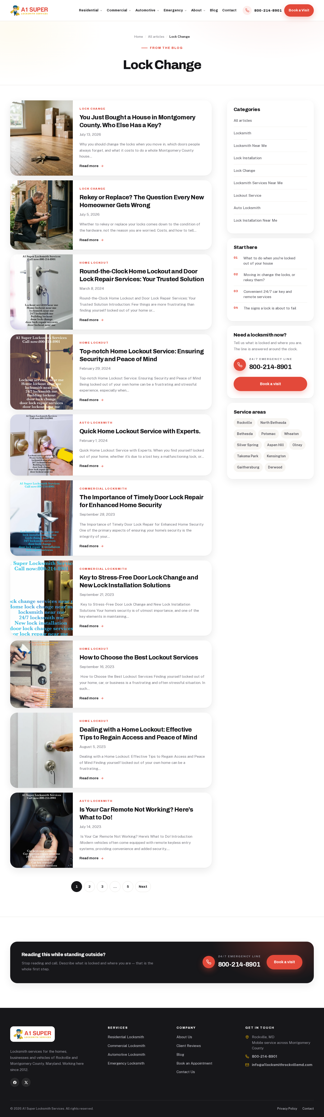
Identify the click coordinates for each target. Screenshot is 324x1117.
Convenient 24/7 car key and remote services (268, 294)
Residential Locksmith (126, 1037)
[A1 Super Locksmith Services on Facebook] (14, 1082)
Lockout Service (247, 195)
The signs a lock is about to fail (270, 308)
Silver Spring (248, 445)
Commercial (117, 10)
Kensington (276, 456)
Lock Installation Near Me (255, 220)
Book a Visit (299, 10)
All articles (156, 36)
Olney (297, 445)
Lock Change (244, 170)
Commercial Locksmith (126, 1046)
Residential (88, 10)
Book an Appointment (194, 1063)
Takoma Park (247, 456)
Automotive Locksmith (126, 1054)
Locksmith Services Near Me (258, 183)
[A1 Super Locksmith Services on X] (26, 1082)
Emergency (173, 10)
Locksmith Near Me (250, 145)
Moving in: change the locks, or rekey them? (269, 277)
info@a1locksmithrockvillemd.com (282, 1065)
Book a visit (270, 384)
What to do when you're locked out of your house (269, 260)
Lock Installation (248, 158)
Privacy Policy (287, 1108)
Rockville (244, 423)
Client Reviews (188, 1046)
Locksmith (242, 133)
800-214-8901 (264, 1056)
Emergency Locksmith (126, 1063)
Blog (214, 10)
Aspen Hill (275, 445)
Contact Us (185, 1072)
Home (138, 36)
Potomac (268, 434)
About (196, 10)
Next (143, 886)
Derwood (275, 467)
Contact (229, 10)
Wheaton (291, 434)
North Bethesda (273, 423)
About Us (184, 1037)
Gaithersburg (248, 467)
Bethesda (245, 434)
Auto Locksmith (247, 208)
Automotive (145, 10)
